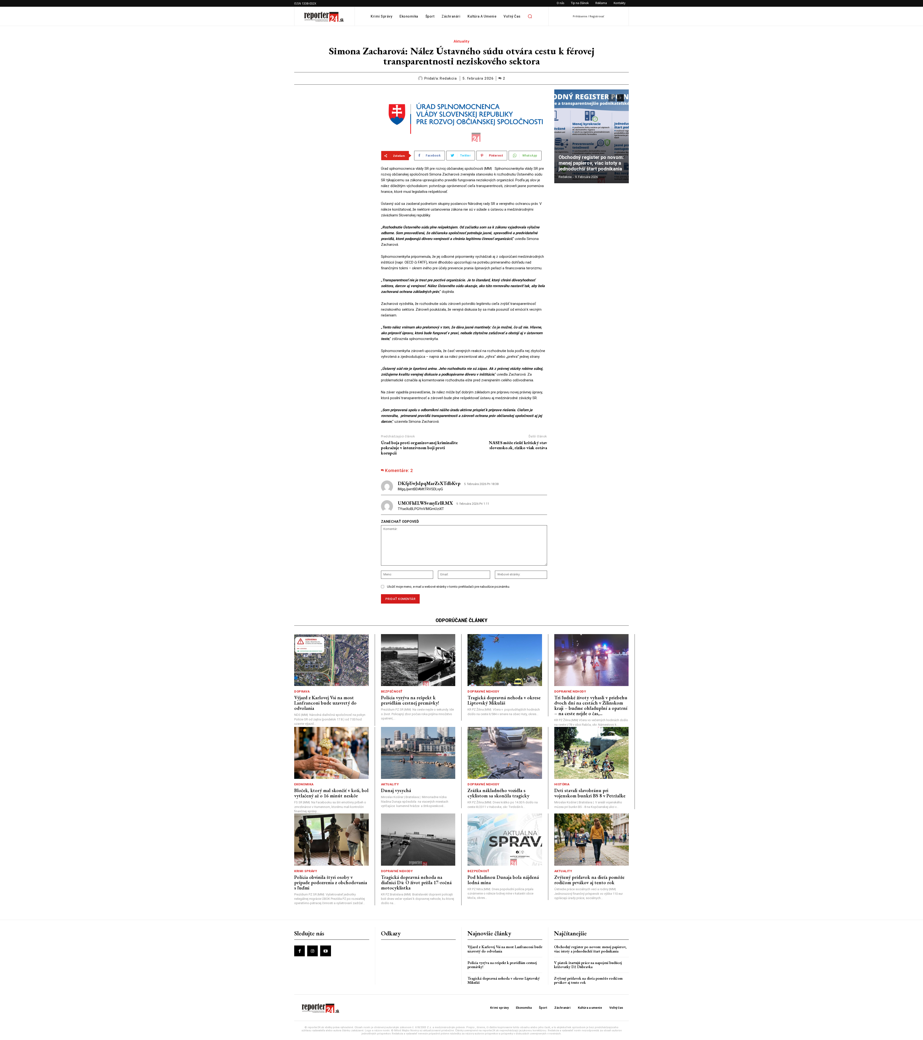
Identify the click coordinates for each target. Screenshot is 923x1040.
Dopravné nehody (483, 691)
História (562, 784)
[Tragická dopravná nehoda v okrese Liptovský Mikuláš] (505, 660)
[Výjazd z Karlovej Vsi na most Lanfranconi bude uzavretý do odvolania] (331, 660)
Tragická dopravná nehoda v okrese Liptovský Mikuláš (504, 700)
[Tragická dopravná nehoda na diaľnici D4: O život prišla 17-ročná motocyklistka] (418, 839)
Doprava (302, 691)
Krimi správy (305, 871)
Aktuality (462, 41)
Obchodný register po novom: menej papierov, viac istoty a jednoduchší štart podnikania (591, 163)
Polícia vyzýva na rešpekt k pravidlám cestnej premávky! (410, 700)
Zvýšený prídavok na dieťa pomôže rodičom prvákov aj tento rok (589, 880)
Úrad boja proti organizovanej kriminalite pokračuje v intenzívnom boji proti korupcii (419, 448)
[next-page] (620, 97)
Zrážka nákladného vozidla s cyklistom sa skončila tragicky (498, 793)
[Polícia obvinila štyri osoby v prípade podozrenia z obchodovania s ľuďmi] (331, 839)
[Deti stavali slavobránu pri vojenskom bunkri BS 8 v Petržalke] (591, 753)
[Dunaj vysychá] (418, 753)
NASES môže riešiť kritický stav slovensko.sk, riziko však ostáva (518, 445)
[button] (530, 16)
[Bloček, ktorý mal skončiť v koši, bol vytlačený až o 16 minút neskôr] (331, 753)
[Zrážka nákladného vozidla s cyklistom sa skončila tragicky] (505, 753)
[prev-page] (611, 97)
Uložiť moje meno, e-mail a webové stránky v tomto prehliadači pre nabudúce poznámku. (448, 586)
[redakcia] (421, 78)
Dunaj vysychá (396, 790)
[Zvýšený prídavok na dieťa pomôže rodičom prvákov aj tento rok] (591, 839)
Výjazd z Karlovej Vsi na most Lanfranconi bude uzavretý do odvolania (325, 702)
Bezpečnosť (392, 691)
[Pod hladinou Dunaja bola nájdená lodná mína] (505, 839)
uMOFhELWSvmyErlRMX (425, 503)
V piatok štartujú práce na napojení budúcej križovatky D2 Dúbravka (588, 965)
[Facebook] (299, 950)
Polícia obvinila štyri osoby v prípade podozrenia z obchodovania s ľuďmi (330, 882)
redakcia (448, 78)
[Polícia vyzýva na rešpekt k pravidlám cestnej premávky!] (418, 660)
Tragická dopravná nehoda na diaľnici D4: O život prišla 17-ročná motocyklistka (416, 882)
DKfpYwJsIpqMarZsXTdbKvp (429, 483)
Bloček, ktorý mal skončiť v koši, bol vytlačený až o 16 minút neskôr (331, 793)
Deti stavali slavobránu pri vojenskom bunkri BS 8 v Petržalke (589, 793)
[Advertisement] (334, 119)
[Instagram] (312, 950)
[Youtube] (325, 950)
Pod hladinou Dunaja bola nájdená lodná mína (503, 880)
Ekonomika (304, 784)
